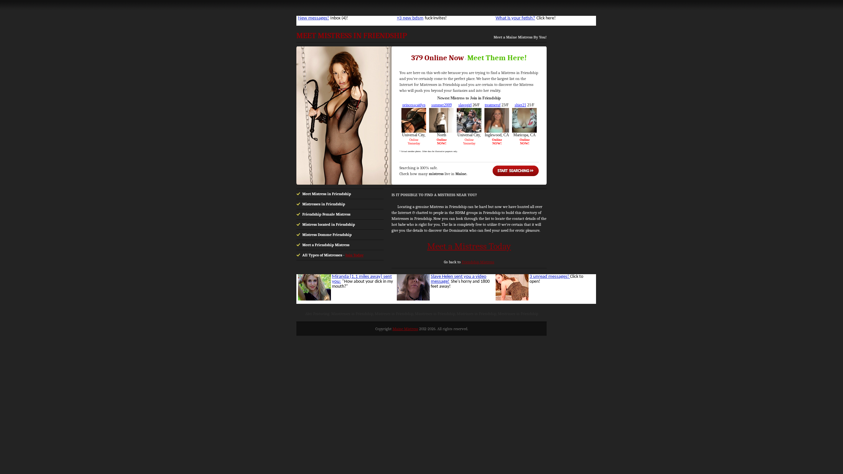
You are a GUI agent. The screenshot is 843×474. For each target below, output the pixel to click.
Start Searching (516, 171)
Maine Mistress (405, 329)
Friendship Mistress (478, 262)
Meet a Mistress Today (469, 246)
